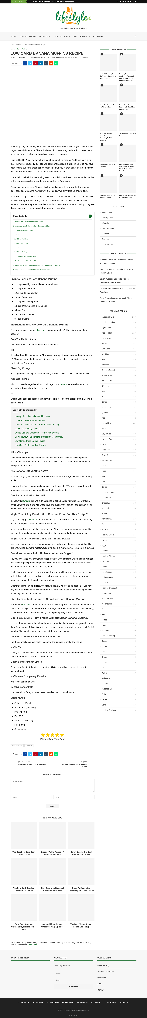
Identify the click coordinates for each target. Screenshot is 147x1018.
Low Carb (29, 745)
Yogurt (119, 625)
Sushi (119, 524)
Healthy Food (27, 36)
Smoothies (119, 423)
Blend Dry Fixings (23, 239)
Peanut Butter (119, 598)
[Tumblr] (130, 1)
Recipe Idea (119, 333)
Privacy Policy (103, 965)
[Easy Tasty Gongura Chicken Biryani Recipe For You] (24, 907)
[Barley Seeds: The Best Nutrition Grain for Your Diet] (81, 835)
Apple (119, 397)
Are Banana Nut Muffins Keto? (26, 256)
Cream (119, 657)
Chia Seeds (119, 497)
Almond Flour (119, 439)
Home (13, 36)
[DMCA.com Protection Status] (16, 965)
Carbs (119, 402)
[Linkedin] (128, 1)
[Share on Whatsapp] (56, 63)
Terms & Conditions (105, 972)
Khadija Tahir (22, 57)
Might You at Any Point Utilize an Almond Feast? (32, 270)
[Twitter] (120, 1)
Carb (119, 444)
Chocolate (119, 503)
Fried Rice (119, 450)
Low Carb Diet (81, 36)
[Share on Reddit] (51, 63)
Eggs (119, 545)
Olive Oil (119, 455)
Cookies (119, 582)
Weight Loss (119, 604)
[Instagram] (123, 1)
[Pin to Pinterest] (35, 63)
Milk (119, 476)
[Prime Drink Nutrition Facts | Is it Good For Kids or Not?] (127, 93)
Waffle (119, 673)
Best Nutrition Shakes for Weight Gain (108, 106)
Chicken (119, 386)
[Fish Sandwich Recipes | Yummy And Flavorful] (52, 871)
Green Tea (119, 407)
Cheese (119, 683)
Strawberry (119, 338)
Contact (100, 990)
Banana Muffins (17, 745)
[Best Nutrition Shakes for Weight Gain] (108, 93)
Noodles (119, 630)
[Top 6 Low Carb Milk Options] (108, 153)
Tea (119, 482)
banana (63, 384)
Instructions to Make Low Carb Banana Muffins (32, 226)
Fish (119, 391)
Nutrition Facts (119, 317)
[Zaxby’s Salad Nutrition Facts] (127, 122)
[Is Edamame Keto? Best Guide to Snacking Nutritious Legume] (108, 122)
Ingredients (119, 327)
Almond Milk (119, 381)
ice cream (119, 561)
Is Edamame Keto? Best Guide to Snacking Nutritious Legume (107, 137)
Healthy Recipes (119, 710)
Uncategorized (108, 244)
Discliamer (32, 945)
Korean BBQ (119, 519)
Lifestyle (105, 223)
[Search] (135, 36)
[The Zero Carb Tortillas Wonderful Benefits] (24, 871)
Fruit (119, 667)
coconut (33, 519)
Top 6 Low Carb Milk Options (107, 166)
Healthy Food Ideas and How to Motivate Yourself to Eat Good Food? (127, 168)
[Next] (31, 1)
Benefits (119, 343)
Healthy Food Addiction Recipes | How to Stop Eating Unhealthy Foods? (126, 77)
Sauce (119, 641)
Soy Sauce (119, 434)
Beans (119, 609)
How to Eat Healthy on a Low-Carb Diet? (127, 196)
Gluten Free (119, 375)
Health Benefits (119, 322)
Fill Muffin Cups (22, 252)
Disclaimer (101, 978)
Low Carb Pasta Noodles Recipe (30, 445)
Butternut (119, 529)
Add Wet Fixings (23, 243)
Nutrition (44, 36)
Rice (119, 359)
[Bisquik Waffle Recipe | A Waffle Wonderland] (52, 835)
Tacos (119, 567)
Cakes (119, 487)
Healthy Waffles (119, 556)
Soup (119, 466)
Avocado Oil (119, 689)
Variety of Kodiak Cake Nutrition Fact (32, 416)
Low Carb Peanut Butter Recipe (30, 420)
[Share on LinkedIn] (40, 63)
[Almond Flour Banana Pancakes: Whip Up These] (52, 907)
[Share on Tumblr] (46, 63)
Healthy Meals (119, 535)
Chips (119, 662)
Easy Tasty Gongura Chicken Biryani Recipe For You (23, 927)
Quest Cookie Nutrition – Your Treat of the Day (37, 424)
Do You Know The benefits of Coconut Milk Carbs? (39, 437)
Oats (119, 694)
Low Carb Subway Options (27, 428)
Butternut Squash (119, 492)
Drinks (119, 646)
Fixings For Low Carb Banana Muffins (29, 221)
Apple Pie (119, 508)
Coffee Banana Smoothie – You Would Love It (37, 433)
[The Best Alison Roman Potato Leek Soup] (81, 907)
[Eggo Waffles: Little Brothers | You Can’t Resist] (81, 871)
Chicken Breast (119, 370)
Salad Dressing (119, 636)
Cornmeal (119, 551)
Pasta (119, 652)
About (99, 984)
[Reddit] (135, 1)
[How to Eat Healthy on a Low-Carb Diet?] (127, 184)
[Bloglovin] (133, 1)
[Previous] (29, 1)
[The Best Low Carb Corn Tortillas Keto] (24, 835)
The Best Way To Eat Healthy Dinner (107, 196)
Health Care (61, 36)
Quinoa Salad (119, 577)
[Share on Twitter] (30, 63)
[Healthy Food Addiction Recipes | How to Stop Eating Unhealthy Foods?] (127, 62)
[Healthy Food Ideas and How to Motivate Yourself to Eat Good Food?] (127, 153)
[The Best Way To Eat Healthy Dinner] (108, 184)
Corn (119, 705)
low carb (41, 330)
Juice (119, 471)
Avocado (119, 540)
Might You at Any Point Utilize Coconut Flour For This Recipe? (38, 265)
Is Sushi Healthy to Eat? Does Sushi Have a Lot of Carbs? (53, 2)
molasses (119, 678)
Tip (18, 234)
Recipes (97, 36)
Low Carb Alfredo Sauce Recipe (30, 441)
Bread (119, 513)
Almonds (119, 365)
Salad (119, 428)
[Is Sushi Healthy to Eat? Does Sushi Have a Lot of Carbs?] (108, 62)
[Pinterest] (125, 1)
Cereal (119, 699)
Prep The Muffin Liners (25, 230)
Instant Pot (119, 593)
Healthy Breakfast (119, 588)
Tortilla (119, 620)
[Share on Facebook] (25, 63)
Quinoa (119, 412)
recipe (119, 418)
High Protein (119, 460)
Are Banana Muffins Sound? (25, 261)
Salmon (119, 614)
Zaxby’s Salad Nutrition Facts (127, 135)
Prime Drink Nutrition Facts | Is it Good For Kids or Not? (127, 107)
